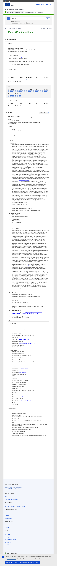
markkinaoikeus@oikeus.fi (24, 339)
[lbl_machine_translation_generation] (18, 100)
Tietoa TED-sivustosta (10, 525)
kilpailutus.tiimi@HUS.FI (20, 57)
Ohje (6, 496)
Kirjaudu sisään (40, 4)
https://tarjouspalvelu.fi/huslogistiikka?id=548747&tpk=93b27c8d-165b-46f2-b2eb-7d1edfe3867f (27, 312)
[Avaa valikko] (6, 38)
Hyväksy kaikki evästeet (12, 562)
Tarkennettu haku (14, 23)
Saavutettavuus (8, 518)
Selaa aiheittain (30, 23)
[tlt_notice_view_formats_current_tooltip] (48, 112)
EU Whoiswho (8, 542)
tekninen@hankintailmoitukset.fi (25, 396)
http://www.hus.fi (22, 372)
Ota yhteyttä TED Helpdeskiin (11, 499)
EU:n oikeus (7, 534)
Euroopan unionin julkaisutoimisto (13, 487)
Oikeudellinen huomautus (10, 513)
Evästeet (7, 515)
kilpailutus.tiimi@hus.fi (24, 180)
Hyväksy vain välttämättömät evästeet (29, 562)
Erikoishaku (22, 23)
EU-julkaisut (7, 544)
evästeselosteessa (11, 558)
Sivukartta (7, 527)
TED (6, 28)
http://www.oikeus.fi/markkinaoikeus (27, 343)
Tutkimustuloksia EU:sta (10, 539)
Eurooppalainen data (9, 537)
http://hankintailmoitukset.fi (25, 400)
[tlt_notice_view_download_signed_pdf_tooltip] (26, 79)
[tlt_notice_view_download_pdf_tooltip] (8, 91)
